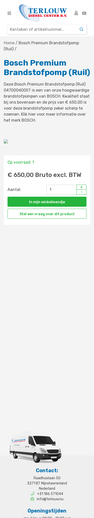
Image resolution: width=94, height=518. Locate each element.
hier (32, 114)
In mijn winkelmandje (47, 202)
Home (9, 43)
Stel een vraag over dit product (47, 214)
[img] (9, 13)
